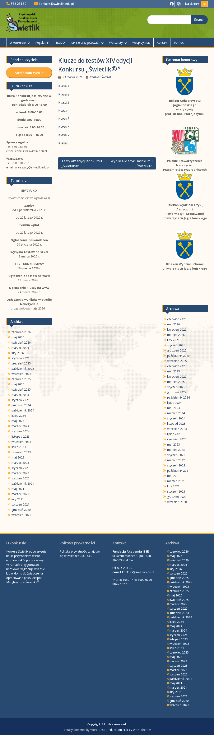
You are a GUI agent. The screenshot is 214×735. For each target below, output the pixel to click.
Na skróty (192, 4)
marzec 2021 (176, 481)
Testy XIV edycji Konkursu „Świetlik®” (81, 163)
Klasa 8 (63, 143)
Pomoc (179, 43)
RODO (60, 43)
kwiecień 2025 (176, 376)
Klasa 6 (63, 127)
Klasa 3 (63, 102)
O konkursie (18, 43)
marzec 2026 (176, 335)
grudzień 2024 (176, 392)
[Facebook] (172, 4)
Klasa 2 (63, 94)
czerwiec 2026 (176, 319)
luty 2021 (173, 486)
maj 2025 (173, 371)
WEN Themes (142, 730)
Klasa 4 (63, 110)
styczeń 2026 (176, 345)
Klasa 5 (63, 118)
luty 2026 (173, 340)
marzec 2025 (176, 382)
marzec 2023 (176, 450)
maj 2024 (173, 408)
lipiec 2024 (174, 403)
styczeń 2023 (176, 455)
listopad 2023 (176, 423)
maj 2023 (173, 444)
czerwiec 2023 (176, 439)
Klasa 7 (63, 135)
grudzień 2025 (176, 350)
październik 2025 (178, 356)
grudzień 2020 (176, 497)
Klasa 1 (63, 86)
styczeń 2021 (176, 491)
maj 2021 (173, 476)
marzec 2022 (176, 460)
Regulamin (42, 43)
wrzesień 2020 (177, 502)
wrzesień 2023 (177, 429)
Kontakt (162, 43)
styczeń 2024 (176, 418)
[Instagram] (179, 4)
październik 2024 (178, 397)
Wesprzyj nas (141, 43)
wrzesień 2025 (177, 361)
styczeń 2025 (176, 387)
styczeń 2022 (176, 465)
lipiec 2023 (174, 434)
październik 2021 (178, 471)
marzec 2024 (176, 413)
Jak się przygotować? (85, 43)
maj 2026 (173, 324)
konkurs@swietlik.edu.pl (56, 4)
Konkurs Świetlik (100, 77)
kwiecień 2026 (176, 329)
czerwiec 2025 (176, 366)
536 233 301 (19, 4)
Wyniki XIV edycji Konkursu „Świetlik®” (132, 163)
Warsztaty (116, 43)
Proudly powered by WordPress (83, 730)
